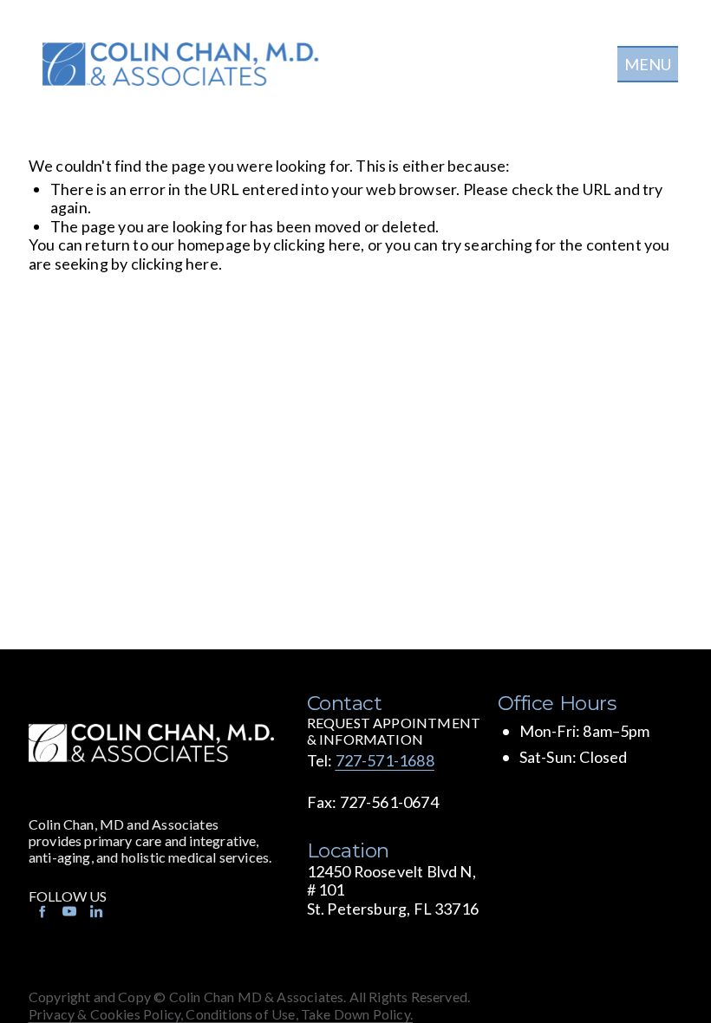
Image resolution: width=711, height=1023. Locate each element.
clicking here (317, 244)
